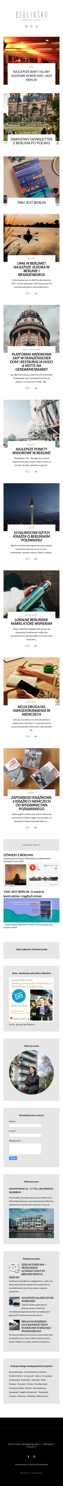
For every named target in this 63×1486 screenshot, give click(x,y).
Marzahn (36, 1380)
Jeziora (31, 258)
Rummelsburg (39, 1388)
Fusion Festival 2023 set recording (28, 888)
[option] (31, 61)
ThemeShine (37, 1473)
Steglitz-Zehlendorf (28, 1392)
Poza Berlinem (40, 1384)
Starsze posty (31, 845)
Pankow (12, 1384)
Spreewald (14, 1392)
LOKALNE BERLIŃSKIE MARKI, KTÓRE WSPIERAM (31, 622)
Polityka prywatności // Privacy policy (31, 1445)
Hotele (31, 67)
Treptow (13, 1396)
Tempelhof (43, 1392)
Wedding (31, 1396)
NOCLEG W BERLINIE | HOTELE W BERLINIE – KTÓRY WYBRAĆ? (31, 75)
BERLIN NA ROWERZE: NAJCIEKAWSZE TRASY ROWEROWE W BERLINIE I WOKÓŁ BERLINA (36, 1326)
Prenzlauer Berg (16, 1388)
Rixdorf (28, 1388)
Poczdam (22, 1384)
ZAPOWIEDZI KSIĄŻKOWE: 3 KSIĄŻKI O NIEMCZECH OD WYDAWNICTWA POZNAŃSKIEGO (31, 803)
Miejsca (31, 444)
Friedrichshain (15, 1376)
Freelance (31, 702)
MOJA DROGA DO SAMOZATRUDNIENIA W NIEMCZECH (31, 710)
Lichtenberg (14, 1380)
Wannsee (22, 1396)
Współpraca (31, 615)
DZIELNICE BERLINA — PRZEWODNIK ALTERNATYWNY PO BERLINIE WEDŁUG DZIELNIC (28, 1271)
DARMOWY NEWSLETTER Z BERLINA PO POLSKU (31, 141)
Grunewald (29, 1376)
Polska (30, 1384)
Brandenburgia (16, 1372)
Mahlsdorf (26, 1380)
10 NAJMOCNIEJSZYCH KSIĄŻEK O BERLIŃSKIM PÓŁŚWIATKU (31, 536)
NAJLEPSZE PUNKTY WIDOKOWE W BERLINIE (31, 451)
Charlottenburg (31, 1372)
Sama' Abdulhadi (9, 888)
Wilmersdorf (42, 1396)
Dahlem (42, 1372)
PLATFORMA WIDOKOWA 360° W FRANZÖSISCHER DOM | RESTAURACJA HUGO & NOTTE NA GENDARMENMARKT (31, 361)
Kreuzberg (47, 1376)
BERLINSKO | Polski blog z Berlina (33, 1464)
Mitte (43, 1380)
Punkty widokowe (31, 349)
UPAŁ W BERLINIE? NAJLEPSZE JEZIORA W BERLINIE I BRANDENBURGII (32, 269)
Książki (31, 528)
